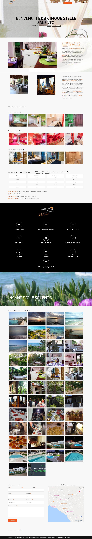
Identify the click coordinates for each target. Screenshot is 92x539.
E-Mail (21, 487)
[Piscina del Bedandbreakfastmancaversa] (36, 456)
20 (37, 66)
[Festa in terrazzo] (17, 401)
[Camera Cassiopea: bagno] (74, 139)
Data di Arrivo (11, 499)
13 (30, 66)
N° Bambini (28, 493)
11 (28, 66)
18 (35, 66)
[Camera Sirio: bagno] (55, 120)
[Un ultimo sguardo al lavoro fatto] (36, 442)
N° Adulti (10, 493)
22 (39, 66)
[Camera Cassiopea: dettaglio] (55, 139)
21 (38, 66)
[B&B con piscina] (55, 442)
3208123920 (56, 26)
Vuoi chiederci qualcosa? (12, 505)
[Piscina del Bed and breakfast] (17, 456)
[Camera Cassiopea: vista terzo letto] (17, 139)
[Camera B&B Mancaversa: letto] (36, 158)
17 (34, 66)
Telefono (34, 487)
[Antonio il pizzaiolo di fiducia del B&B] (74, 428)
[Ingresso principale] (74, 401)
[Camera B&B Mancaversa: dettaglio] (17, 158)
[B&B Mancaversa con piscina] (74, 442)
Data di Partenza (29, 499)
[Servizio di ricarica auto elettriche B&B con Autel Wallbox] (36, 470)
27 (44, 66)
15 (32, 66)
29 (46, 66)
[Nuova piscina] (55, 456)
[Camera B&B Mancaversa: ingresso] (55, 158)
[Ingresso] (55, 401)
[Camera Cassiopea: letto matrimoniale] (36, 139)
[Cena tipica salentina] (17, 415)
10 (27, 66)
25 (42, 66)
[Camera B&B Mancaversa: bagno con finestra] (74, 158)
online (49, 26)
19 (36, 66)
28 (45, 66)
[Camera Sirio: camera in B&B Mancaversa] (17, 120)
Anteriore (11, 55)
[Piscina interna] (74, 456)
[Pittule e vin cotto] (55, 428)
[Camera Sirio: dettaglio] (74, 120)
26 (43, 66)
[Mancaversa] (36, 319)
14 (31, 66)
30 (47, 66)
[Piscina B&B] (17, 470)
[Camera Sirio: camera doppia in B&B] (36, 120)
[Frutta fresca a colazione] (74, 415)
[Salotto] (74, 373)
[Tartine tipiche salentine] (17, 442)
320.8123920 (72, 485)
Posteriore (54, 55)
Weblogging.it (26, 537)
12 (29, 66)
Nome (9, 487)
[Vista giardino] (17, 387)
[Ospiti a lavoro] (17, 428)
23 (40, 66)
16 (33, 66)
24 (41, 66)
